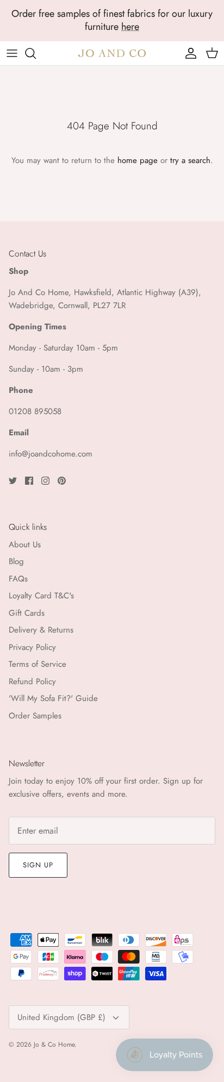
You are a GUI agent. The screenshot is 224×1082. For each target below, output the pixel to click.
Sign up (38, 865)
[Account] (188, 53)
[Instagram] (45, 481)
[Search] (36, 53)
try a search (190, 160)
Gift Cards (27, 613)
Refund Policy (32, 681)
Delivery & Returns (41, 630)
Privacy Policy (32, 647)
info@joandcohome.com (50, 454)
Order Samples (35, 716)
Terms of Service (37, 664)
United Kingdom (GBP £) (61, 1017)
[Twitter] (13, 481)
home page (137, 160)
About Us (25, 545)
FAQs (18, 579)
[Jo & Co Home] (112, 53)
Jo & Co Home (54, 1044)
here (130, 27)
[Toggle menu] (12, 53)
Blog (16, 561)
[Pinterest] (62, 481)
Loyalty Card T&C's (41, 596)
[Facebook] (29, 481)
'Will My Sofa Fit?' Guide (53, 698)
